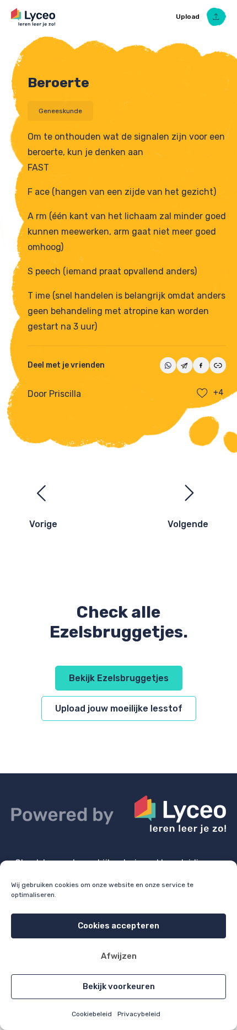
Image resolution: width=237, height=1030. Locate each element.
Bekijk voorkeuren (119, 986)
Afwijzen (119, 956)
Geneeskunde (60, 111)
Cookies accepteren (118, 926)
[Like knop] (202, 393)
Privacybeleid (138, 1014)
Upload (188, 16)
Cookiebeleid (92, 1014)
